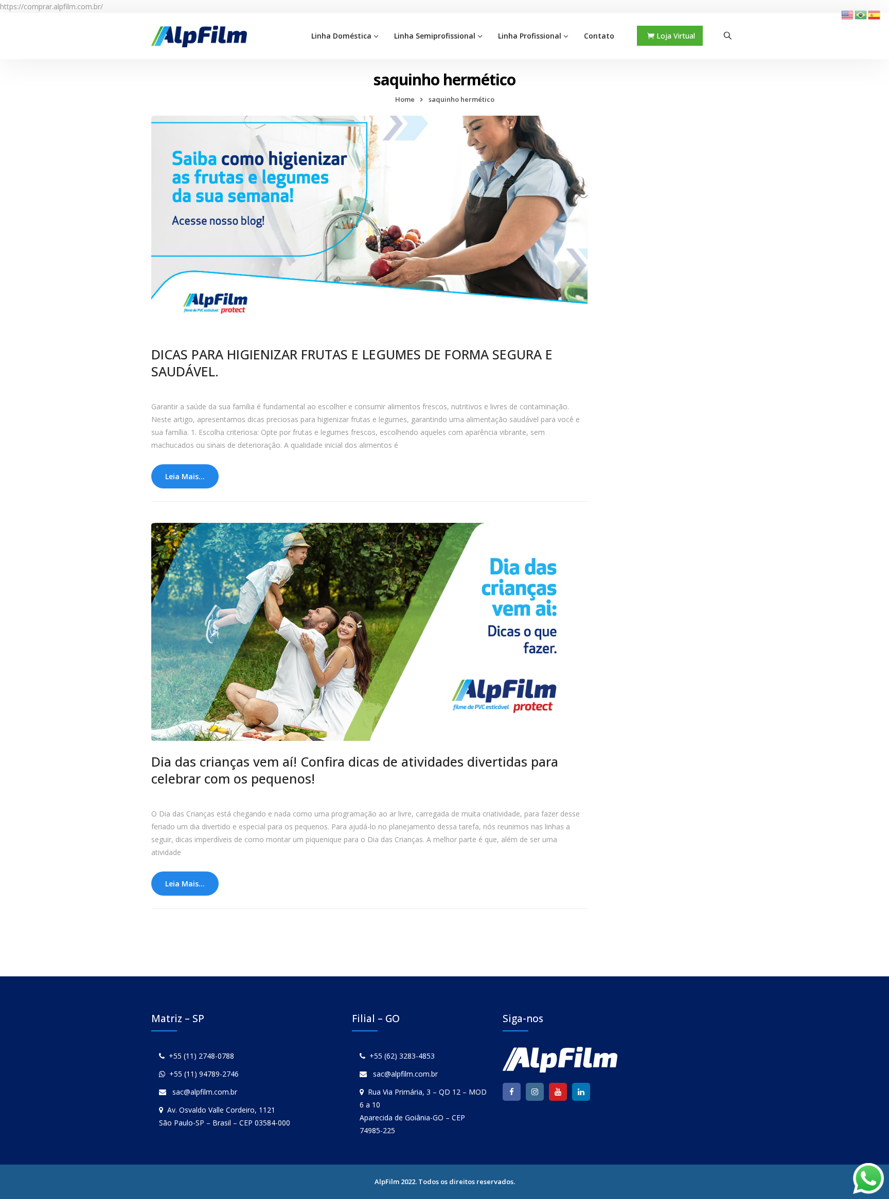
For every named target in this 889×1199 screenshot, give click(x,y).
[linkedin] (581, 1092)
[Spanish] (874, 14)
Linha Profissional (529, 36)
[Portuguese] (861, 14)
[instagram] (535, 1092)
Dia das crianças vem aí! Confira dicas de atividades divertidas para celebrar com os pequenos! (354, 770)
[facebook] (512, 1092)
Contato (599, 36)
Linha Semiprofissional (434, 36)
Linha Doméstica (341, 36)
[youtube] (558, 1092)
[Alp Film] (199, 36)
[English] (848, 14)
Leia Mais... (185, 476)
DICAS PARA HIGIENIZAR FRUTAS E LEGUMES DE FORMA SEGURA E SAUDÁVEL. (352, 363)
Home (405, 99)
